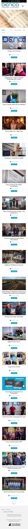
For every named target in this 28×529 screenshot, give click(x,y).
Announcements (17, 30)
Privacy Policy (8, 509)
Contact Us (3, 509)
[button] (23, 6)
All (11, 30)
